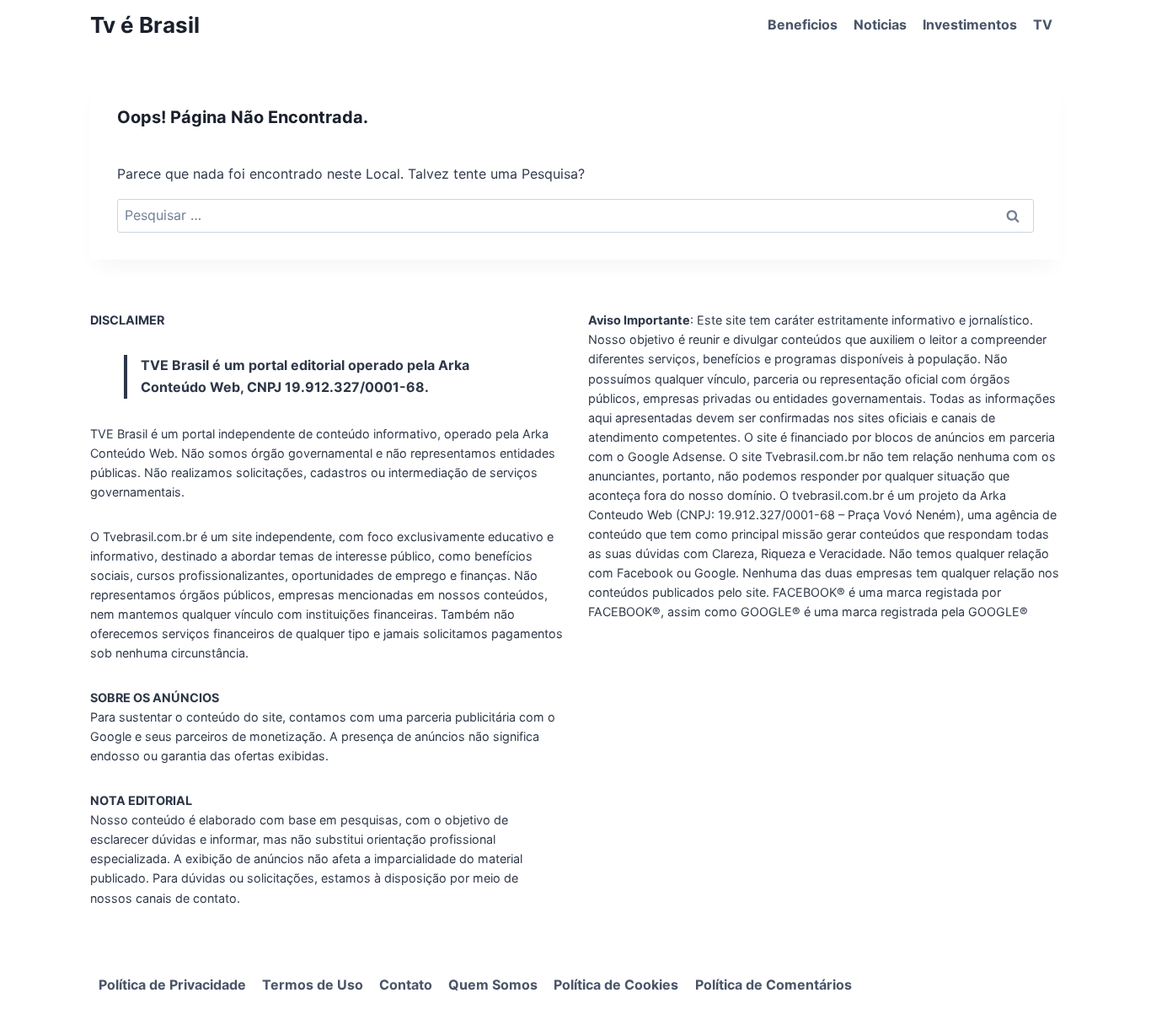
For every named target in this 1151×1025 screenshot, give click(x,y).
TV (1042, 24)
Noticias (880, 24)
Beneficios (803, 24)
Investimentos (970, 24)
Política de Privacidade (172, 984)
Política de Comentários (773, 984)
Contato (405, 984)
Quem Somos (493, 984)
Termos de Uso (312, 984)
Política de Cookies (616, 984)
